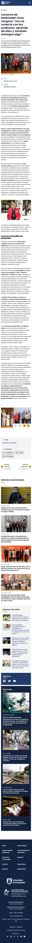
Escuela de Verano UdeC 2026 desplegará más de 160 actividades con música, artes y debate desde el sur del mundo (15, 598)
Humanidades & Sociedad (23, 851)
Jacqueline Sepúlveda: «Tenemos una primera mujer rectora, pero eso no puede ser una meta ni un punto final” (20, 664)
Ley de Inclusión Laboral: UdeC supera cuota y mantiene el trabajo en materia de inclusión (15, 791)
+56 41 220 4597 (18, 912)
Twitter (20, 453)
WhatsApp (9, 456)
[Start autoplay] (15, 425)
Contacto (19, 927)
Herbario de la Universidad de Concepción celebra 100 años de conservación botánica (14, 823)
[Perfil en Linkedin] (7, 936)
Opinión (5, 869)
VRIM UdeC (13, 443)
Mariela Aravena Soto (10, 81)
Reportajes (21, 864)
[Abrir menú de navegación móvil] (29, 3)
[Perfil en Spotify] (21, 936)
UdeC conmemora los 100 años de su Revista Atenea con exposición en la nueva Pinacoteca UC (15, 568)
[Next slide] (28, 425)
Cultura (5, 10)
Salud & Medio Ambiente (7, 851)
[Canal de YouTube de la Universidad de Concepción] (24, 936)
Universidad (21, 846)
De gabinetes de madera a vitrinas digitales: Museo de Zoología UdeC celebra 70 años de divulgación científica (15, 758)
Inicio (4, 846)
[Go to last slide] (24, 425)
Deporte (20, 857)
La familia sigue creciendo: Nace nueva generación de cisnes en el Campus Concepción (20, 617)
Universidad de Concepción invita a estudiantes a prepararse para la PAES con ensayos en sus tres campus (20, 629)
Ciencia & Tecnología (6, 858)
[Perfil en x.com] (17, 936)
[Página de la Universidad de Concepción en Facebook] (14, 936)
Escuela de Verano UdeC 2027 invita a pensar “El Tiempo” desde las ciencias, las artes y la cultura (20, 641)
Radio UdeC (5, 443)
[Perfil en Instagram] (11, 936)
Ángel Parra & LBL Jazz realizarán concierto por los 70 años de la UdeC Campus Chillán (15, 510)
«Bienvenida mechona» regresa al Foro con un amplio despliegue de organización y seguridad (20, 653)
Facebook (9, 453)
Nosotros (12, 927)
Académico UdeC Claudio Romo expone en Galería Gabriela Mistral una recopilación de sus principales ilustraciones (15, 539)
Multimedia (21, 869)
